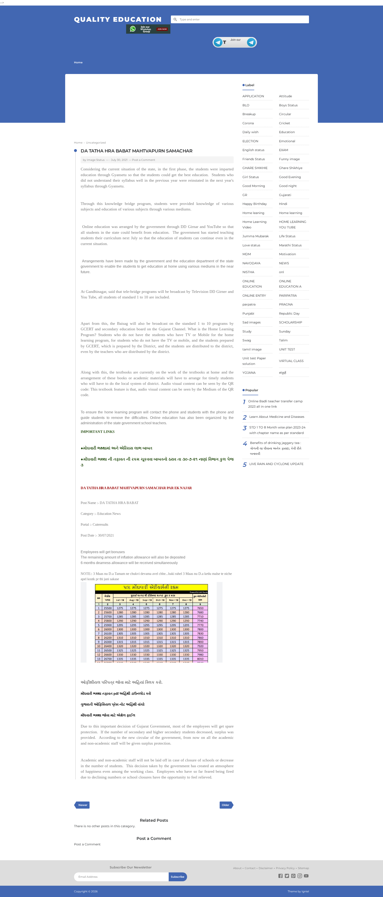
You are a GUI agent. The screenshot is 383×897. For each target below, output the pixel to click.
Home (78, 62)
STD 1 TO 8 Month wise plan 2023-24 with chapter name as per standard (277, 430)
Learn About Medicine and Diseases (276, 417)
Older (225, 805)
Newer (82, 805)
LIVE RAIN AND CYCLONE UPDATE (276, 464)
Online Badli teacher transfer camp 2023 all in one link (275, 404)
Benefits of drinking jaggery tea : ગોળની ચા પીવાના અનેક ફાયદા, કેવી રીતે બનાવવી (275, 448)
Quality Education (118, 19)
